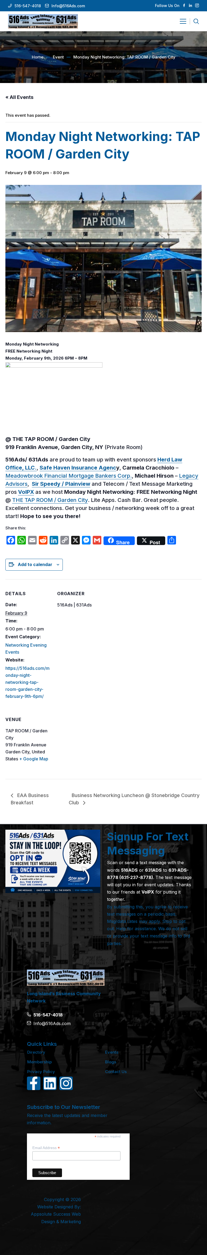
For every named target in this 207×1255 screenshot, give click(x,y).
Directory (36, 1052)
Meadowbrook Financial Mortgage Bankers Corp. (68, 476)
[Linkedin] (50, 1083)
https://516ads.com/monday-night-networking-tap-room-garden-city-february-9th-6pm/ (27, 682)
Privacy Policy (41, 1071)
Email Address (46, 1147)
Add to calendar (35, 564)
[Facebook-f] (33, 1083)
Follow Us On (167, 5)
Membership (39, 1061)
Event (58, 57)
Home (37, 57)
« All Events (19, 97)
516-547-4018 (28, 6)
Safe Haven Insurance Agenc (78, 467)
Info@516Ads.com (68, 6)
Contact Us (116, 1071)
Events (111, 1052)
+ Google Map (33, 758)
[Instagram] (66, 1083)
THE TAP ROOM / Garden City (50, 500)
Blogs (110, 1061)
